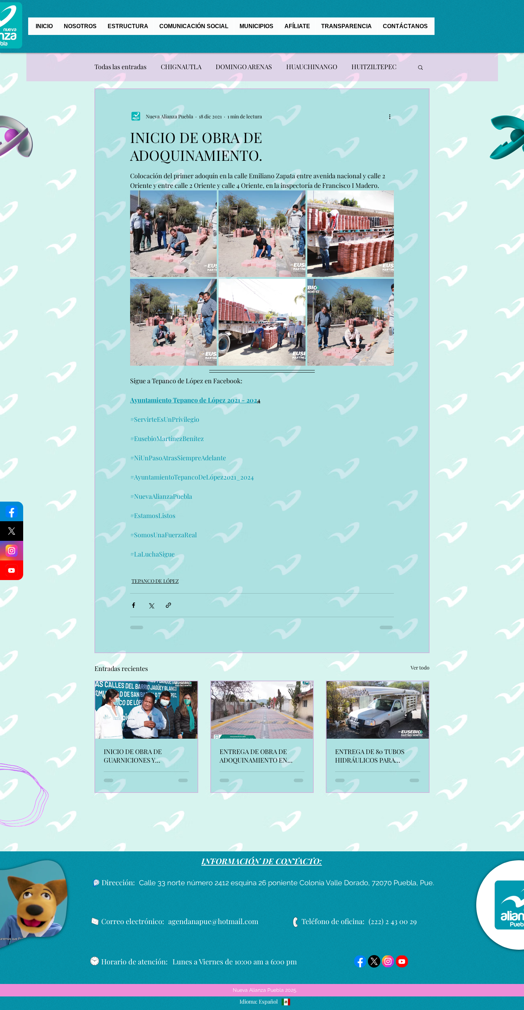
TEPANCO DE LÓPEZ (155, 586)
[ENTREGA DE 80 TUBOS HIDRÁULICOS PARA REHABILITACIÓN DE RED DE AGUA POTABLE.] (378, 715)
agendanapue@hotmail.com (213, 926)
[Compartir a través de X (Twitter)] (151, 610)
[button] (420, 67)
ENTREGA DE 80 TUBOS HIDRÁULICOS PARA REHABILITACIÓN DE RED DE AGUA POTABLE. (373, 760)
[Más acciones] (389, 116)
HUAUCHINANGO (311, 66)
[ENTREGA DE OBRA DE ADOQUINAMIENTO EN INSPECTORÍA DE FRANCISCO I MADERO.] (262, 715)
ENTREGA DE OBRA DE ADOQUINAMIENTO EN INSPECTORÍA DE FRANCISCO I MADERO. (254, 760)
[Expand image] (173, 233)
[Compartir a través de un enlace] (168, 610)
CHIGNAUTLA (181, 66)
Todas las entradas (120, 66)
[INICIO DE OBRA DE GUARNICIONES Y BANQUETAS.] (146, 715)
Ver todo (420, 672)
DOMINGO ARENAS (244, 66)
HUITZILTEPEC (373, 66)
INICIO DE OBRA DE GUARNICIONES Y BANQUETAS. (133, 760)
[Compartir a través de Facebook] (133, 610)
